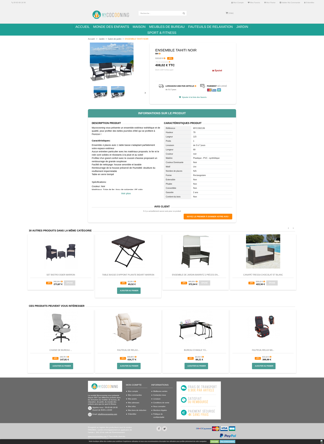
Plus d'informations (227, 441)
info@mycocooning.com (107, 414)
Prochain (146, 94)
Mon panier (271, 3)
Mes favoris (255, 3)
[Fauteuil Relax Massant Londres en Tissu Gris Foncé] (263, 327)
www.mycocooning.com (97, 436)
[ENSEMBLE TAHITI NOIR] (100, 93)
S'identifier (309, 3)
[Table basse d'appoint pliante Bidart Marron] (128, 251)
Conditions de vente (161, 403)
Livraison (156, 399)
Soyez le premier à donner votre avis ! (208, 216)
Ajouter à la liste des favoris (194, 97)
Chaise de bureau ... (60, 350)
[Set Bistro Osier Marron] (61, 251)
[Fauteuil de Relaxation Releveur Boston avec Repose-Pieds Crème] (128, 327)
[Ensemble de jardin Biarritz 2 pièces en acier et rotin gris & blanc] (196, 251)
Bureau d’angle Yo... (195, 350)
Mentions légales (160, 410)
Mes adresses (133, 403)
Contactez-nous (159, 395)
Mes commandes (135, 395)
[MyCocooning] (111, 14)
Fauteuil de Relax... (128, 350)
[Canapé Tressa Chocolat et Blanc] (263, 251)
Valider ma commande (290, 3)
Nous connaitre (159, 406)
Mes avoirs (132, 399)
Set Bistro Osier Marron (60, 275)
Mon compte (238, 3)
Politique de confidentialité (158, 415)
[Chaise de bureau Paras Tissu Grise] (61, 327)
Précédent (94, 90)
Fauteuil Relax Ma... (263, 350)
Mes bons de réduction (137, 410)
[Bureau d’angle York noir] (196, 327)
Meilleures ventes (160, 391)
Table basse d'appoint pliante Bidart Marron (128, 275)
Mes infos (132, 406)
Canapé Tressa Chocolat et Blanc (263, 275)
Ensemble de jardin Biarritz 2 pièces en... (195, 275)
